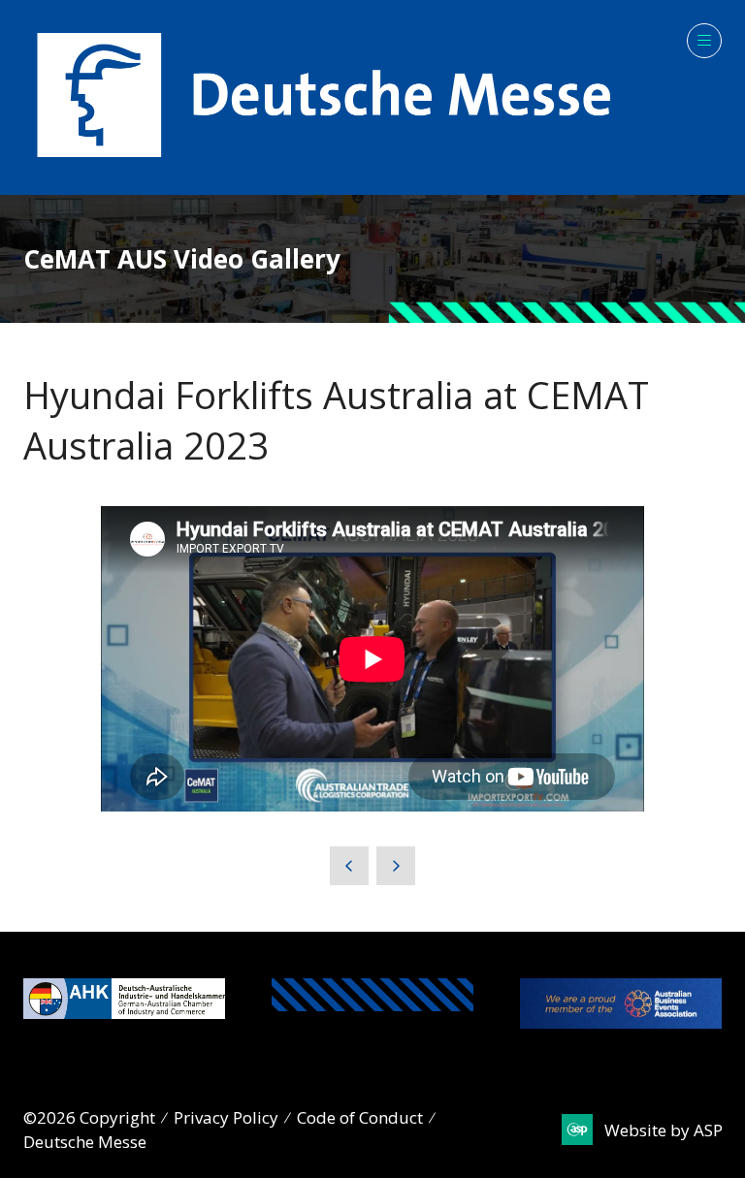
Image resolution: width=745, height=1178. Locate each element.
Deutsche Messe (84, 1141)
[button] (704, 40)
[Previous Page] (349, 865)
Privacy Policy (226, 1117)
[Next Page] (395, 865)
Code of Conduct (360, 1117)
